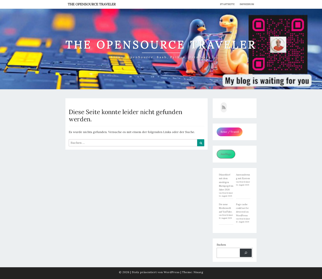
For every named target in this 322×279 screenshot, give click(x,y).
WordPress (172, 272)
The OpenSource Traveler (92, 4)
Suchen (221, 244)
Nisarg (198, 272)
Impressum (247, 4)
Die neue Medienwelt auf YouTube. (225, 208)
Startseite (227, 4)
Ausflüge (226, 154)
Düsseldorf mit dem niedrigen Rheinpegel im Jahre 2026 (226, 182)
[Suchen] (246, 253)
